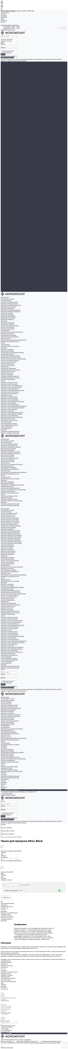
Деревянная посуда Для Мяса (11, 215)
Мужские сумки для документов (12, 243)
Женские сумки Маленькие (10, 262)
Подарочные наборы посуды (10, 111)
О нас (2, 993)
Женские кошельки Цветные (10, 155)
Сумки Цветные (6, 286)
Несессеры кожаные (7, 80)
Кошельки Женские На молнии (11, 160)
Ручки (3, 98)
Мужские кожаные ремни (9, 67)
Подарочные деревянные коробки (12, 108)
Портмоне (4, 179)
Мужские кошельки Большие (10, 163)
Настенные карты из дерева (10, 102)
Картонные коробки (7, 106)
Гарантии (4, 17)
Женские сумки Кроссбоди (10, 258)
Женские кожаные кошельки (10, 75)
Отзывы (3, 1017)
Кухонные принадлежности (10, 116)
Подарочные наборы (8, 187)
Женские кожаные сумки (9, 122)
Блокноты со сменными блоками (12, 87)
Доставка (4, 15)
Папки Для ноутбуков (8, 277)
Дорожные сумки (6, 121)
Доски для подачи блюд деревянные (13, 113)
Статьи (3, 1019)
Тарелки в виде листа (8, 229)
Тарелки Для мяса (7, 231)
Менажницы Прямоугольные (10, 228)
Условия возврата (6, 1007)
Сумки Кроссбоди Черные (9, 283)
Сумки (3, 239)
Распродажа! (5, 132)
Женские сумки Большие (9, 256)
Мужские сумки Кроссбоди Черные (12, 248)
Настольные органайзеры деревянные (13, 95)
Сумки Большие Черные (9, 281)
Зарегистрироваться (7, 57)
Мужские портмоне (7, 168)
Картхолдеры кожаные (8, 72)
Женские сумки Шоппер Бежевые (12, 270)
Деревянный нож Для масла (10, 236)
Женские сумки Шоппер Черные (11, 272)
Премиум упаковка (7, 105)
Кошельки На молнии (8, 176)
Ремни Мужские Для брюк (10, 143)
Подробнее (6, 897)
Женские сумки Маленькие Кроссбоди (14, 264)
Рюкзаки (4, 288)
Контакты (4, 20)
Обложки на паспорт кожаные (11, 70)
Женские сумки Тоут (7, 269)
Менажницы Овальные (8, 226)
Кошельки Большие (7, 173)
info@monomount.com (8, 30)
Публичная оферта (7, 1041)
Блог (2, 19)
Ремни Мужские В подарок (10, 141)
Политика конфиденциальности (27, 1041)
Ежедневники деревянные (10, 92)
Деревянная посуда (7, 212)
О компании (5, 12)
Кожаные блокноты (7, 89)
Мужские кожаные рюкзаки (10, 127)
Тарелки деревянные (8, 114)
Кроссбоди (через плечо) (9, 278)
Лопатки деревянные (8, 237)
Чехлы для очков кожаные (10, 81)
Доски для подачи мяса (9, 220)
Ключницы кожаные (7, 78)
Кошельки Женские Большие (10, 157)
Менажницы (5, 225)
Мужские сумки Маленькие (10, 250)
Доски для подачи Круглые (10, 218)
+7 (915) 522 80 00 (7, 39)
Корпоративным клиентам (8, 997)
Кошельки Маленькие (8, 174)
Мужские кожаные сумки (9, 119)
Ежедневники (5, 188)
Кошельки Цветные (7, 177)
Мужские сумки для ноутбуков (11, 245)
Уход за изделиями (6, 1006)
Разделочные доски (7, 221)
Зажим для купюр (7, 171)
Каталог (3, 994)
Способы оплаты (6, 919)
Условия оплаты (5, 1009)
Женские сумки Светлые (9, 267)
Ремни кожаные (6, 65)
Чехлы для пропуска (7, 83)
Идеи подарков (5, 1020)
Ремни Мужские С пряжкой (10, 146)
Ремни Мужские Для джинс (10, 144)
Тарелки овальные (7, 232)
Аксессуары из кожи (7, 133)
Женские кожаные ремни (9, 68)
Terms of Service (51, 1043)
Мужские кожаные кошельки (10, 76)
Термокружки (5, 100)
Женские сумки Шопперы (9, 273)
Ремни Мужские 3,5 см (8, 138)
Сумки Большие (6, 280)
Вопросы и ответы (6, 1012)
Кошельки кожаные (7, 73)
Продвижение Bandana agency (51, 1041)
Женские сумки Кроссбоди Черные (12, 259)
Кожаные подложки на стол (10, 97)
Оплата (3, 14)
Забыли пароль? (6, 52)
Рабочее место (6, 196)
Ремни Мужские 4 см (8, 139)
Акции (3, 22)
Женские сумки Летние (8, 261)
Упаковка (4, 206)
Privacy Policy (38, 1043)
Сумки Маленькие (7, 284)
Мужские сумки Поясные (9, 251)
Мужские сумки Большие (9, 242)
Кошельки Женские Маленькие (11, 158)
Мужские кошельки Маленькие (11, 165)
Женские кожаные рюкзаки (10, 128)
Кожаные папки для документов (11, 124)
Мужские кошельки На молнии (11, 166)
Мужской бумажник (7, 169)
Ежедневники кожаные (8, 91)
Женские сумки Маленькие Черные (13, 266)
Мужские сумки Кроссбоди (10, 247)
